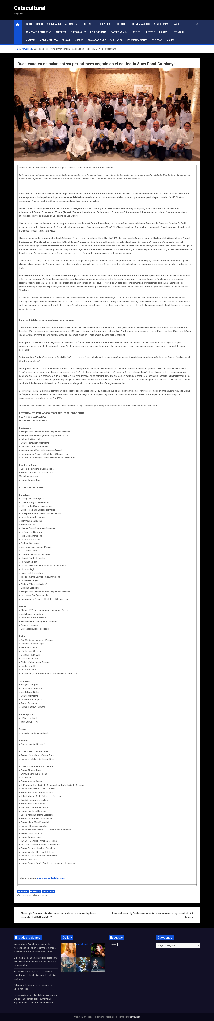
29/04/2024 (25, 895)
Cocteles (122, 24)
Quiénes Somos (34, 24)
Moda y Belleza (49, 40)
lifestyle (150, 32)
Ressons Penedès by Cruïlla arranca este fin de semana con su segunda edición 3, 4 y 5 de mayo (152, 915)
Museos (79, 40)
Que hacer (116, 40)
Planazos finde (97, 40)
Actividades (54, 24)
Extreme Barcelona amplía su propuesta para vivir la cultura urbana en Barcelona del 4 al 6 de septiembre (35, 962)
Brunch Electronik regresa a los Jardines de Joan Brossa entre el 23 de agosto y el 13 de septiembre (35, 975)
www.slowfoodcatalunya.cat (51, 878)
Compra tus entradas (38, 32)
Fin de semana (98, 32)
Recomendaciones (136, 40)
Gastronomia (119, 32)
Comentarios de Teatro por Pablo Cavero (156, 24)
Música (66, 40)
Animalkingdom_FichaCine (88, 944)
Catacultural (30, 8)
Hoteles (135, 32)
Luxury (163, 32)
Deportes (61, 32)
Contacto (88, 24)
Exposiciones (78, 32)
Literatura (178, 32)
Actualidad (71, 24)
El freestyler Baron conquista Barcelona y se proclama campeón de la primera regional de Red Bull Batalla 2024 (58, 915)
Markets (30, 40)
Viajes (170, 40)
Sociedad (157, 40)
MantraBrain (134, 1017)
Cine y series (106, 24)
